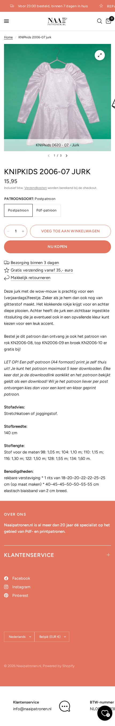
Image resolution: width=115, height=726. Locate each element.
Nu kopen (57, 246)
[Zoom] (100, 55)
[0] (107, 21)
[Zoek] (99, 21)
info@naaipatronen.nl (32, 708)
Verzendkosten (35, 188)
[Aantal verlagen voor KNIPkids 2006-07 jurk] (8, 231)
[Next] (66, 155)
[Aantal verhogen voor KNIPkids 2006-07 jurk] (23, 231)
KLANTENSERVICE (29, 555)
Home (8, 37)
